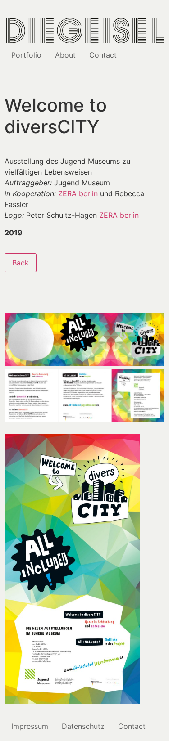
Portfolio (26, 54)
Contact (103, 54)
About (65, 54)
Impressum (29, 726)
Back (20, 262)
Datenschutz (83, 726)
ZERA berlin (79, 193)
